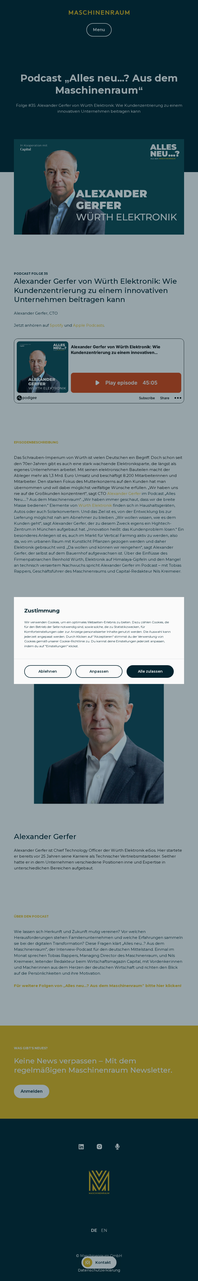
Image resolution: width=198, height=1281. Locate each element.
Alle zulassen (150, 671)
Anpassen (99, 671)
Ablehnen (47, 671)
